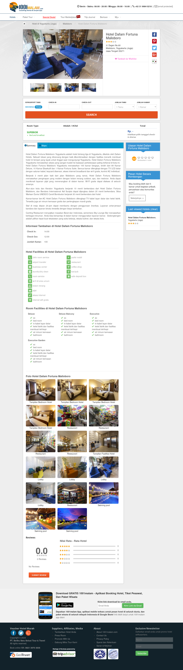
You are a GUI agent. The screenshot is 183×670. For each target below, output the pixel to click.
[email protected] (165, 6)
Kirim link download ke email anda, (115, 601)
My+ (117, 17)
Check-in (52, 102)
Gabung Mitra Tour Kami (66, 642)
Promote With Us (62, 638)
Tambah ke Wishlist (127, 58)
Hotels (13, 17)
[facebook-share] (154, 34)
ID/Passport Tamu (33, 102)
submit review (39, 575)
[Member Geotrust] (21, 653)
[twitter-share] (154, 48)
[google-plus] (28, 634)
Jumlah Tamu (120, 102)
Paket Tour (28, 17)
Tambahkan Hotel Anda (65, 631)
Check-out (86, 102)
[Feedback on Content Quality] (154, 61)
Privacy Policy (103, 638)
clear (154, 209)
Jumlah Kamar (143, 102)
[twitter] (21, 634)
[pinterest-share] (154, 41)
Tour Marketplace (68, 17)
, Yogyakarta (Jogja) (142, 218)
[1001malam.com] (25, 6)
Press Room (60, 635)
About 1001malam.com (107, 631)
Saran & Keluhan (104, 645)
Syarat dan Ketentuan (106, 642)
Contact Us (102, 635)
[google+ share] (154, 54)
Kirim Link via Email (133, 605)
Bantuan (104, 17)
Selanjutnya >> (137, 198)
